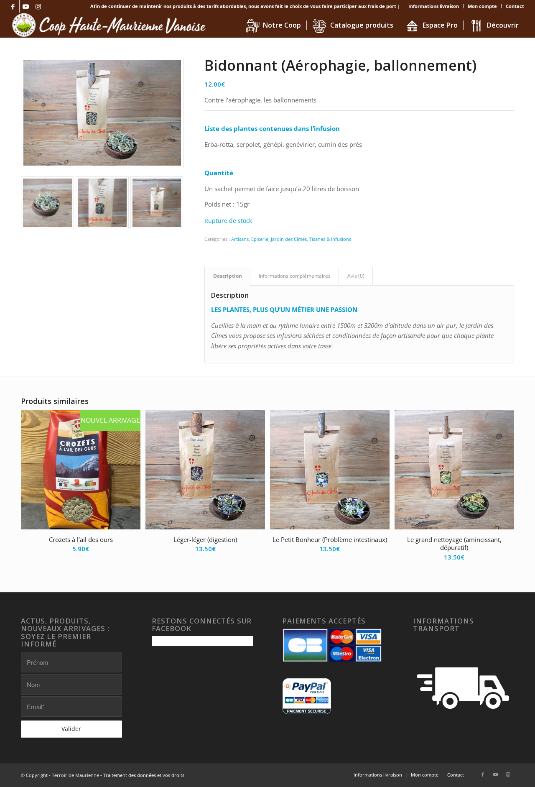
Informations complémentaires (295, 275)
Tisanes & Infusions (330, 239)
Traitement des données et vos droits (143, 775)
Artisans (240, 239)
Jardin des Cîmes (289, 239)
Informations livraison (433, 6)
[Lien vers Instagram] (38, 6)
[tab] (227, 276)
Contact (515, 6)
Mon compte (482, 6)
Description (227, 275)
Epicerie (259, 239)
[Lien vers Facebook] (13, 6)
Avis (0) (355, 275)
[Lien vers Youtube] (26, 6)
